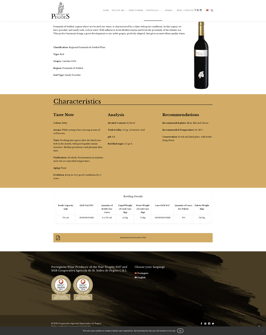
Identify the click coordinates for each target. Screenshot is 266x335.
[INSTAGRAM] (201, 14)
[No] (262, 330)
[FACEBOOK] (195, 14)
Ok (180, 331)
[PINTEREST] (197, 14)
